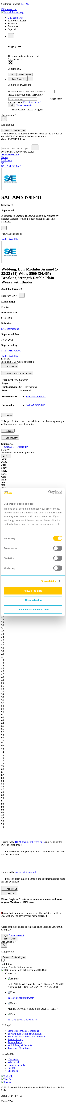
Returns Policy (15, 1039)
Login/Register (18, 79)
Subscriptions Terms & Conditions (25, 1033)
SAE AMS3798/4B (11, 166)
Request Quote (9, 939)
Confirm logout (24, 74)
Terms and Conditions (19, 1048)
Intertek (11, 1068)
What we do (14, 1062)
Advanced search (10, 154)
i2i (2, 9)
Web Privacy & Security (20, 1045)
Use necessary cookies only (33, 609)
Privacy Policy (15, 1042)
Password (35, 98)
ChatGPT (9, 446)
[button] (6, 456)
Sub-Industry (11, 438)
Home (4, 157)
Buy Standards (15, 17)
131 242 (25, 4)
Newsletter (13, 1059)
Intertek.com (10, 9)
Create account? (23, 105)
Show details (48, 581)
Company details (16, 1065)
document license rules (27, 872)
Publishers (6, 160)
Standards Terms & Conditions (23, 1030)
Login (11, 105)
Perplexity (22, 446)
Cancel (12, 74)
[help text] (4, 228)
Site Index (13, 1070)
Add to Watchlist (9, 239)
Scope (8, 415)
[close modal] (10, 62)
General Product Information (18, 373)
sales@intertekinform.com (21, 997)
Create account (16, 935)
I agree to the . (20, 872)
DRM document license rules (30, 842)
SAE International (10, 328)
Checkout (11, 893)
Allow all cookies (33, 590)
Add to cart (11, 366)
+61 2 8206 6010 (28, 1019)
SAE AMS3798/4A (36, 405)
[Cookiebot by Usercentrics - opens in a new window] (48, 492)
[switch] (57, 548)
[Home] (12, 12)
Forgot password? (32, 102)
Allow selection (33, 600)
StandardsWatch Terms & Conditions (26, 1036)
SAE (3, 163)
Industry (9, 431)
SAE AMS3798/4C (11, 350)
